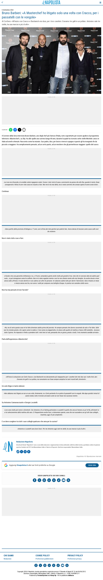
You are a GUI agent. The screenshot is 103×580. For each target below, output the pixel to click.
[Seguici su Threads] (54, 480)
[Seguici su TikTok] (59, 480)
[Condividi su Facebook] (15, 130)
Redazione (7, 559)
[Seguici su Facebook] (34, 480)
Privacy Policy (75, 555)
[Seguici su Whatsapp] (49, 480)
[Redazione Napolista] (8, 446)
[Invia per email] (24, 130)
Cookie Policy (43, 555)
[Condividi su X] (19, 130)
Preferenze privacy (75, 559)
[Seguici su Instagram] (44, 480)
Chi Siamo (9, 555)
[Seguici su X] (39, 480)
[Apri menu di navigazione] (100, 2)
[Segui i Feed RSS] (68, 480)
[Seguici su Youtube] (63, 480)
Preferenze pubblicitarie (44, 559)
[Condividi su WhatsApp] (10, 130)
